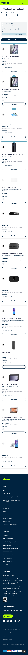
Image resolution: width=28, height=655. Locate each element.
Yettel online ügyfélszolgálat (10, 541)
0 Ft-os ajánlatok (9, 23)
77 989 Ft (5, 127)
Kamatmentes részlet (10, 25)
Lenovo (4, 318)
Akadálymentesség (7, 518)
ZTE (3, 286)
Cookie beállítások (7, 639)
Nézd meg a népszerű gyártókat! (7, 12)
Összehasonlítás (8, 67)
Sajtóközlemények (7, 505)
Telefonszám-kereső (7, 551)
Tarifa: (3, 28)
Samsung (4, 384)
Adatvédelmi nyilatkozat (9, 632)
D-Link (4, 221)
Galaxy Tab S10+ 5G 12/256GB (14, 417)
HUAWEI (4, 154)
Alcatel (4, 352)
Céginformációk (6, 493)
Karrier (4, 514)
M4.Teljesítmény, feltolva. (6, 58)
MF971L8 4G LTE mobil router (12, 286)
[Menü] (26, 2)
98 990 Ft (5, 389)
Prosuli (4, 511)
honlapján (14, 593)
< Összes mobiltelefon (6, 19)
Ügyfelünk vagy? (14, 34)
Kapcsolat (6, 531)
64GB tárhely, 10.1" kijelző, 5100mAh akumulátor (11, 452)
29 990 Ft (5, 258)
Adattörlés (6, 571)
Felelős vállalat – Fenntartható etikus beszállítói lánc (11, 500)
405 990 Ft (5, 423)
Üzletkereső (5, 535)
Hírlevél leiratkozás (7, 558)
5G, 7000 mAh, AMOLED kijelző (7, 156)
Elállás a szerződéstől (8, 555)
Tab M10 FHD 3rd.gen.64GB (13, 451)
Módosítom (22, 29)
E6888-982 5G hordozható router (15, 154)
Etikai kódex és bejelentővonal (10, 496)
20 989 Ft (5, 291)
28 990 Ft (5, 193)
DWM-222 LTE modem (11, 221)
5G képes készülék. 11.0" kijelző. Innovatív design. (11, 386)
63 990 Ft (5, 324)
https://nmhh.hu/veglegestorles (10, 595)
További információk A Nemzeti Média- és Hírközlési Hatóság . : (13, 593)
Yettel (4, 486)
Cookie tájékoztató (7, 564)
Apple (4, 56)
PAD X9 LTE (9, 122)
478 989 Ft (5, 61)
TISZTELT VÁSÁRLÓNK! (8, 575)
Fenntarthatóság (7, 521)
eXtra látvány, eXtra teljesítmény (8, 123)
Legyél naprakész (8, 606)
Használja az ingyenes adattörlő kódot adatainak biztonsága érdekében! (12, 587)
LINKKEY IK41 (9, 352)
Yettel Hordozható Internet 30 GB (9, 30)
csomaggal (19, 63)
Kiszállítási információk (8, 538)
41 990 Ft (5, 159)
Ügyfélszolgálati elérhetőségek (10, 548)
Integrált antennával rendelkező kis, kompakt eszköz (11, 222)
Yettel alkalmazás (7, 545)
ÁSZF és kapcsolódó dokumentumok (11, 629)
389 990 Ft (5, 94)
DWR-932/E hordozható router (14, 253)
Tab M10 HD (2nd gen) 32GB (13, 318)
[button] (24, 651)
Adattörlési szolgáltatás (8, 561)
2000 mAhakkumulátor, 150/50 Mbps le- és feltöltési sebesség (13, 255)
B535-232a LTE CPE (12, 187)
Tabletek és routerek (14, 9)
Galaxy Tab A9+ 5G (12, 384)
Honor (4, 122)
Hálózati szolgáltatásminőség (10, 524)
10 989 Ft (5, 357)
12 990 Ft (5, 226)
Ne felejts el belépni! (17, 34)
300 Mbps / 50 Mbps (6, 287)
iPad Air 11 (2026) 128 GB (12, 89)
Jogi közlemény (6, 636)
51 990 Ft (5, 456)
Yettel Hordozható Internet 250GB (9, 63)
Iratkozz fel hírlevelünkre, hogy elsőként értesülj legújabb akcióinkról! (12, 611)
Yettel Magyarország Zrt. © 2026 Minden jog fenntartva (13, 644)
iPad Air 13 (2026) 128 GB (12, 56)
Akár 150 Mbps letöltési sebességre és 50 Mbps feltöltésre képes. (13, 354)
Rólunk (4, 490)
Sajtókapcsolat (6, 508)
